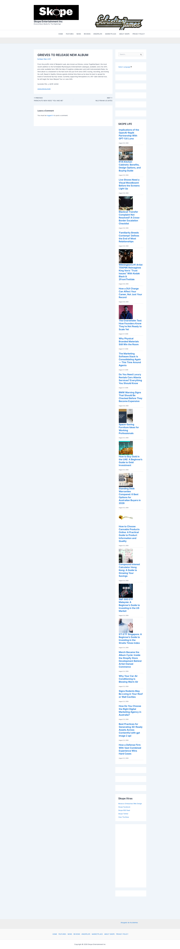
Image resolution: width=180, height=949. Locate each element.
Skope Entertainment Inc (48, 21)
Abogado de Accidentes (129, 922)
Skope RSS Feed (124, 810)
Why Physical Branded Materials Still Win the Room (129, 341)
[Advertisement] (132, 855)
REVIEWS (77, 934)
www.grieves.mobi (44, 88)
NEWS (70, 934)
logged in (50, 115)
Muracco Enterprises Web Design (130, 803)
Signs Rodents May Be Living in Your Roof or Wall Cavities (131, 693)
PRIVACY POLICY (122, 934)
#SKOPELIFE (86, 934)
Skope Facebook (124, 806)
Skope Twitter (123, 813)
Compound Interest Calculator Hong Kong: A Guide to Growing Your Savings (129, 570)
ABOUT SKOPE (109, 934)
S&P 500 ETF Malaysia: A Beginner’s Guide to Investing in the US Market (129, 604)
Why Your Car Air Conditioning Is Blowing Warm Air (128, 678)
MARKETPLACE (97, 934)
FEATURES (62, 934)
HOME (54, 934)
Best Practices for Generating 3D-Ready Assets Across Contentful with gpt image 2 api (130, 729)
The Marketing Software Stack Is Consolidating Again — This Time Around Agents (130, 359)
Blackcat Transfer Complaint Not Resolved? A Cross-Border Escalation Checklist (129, 217)
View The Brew (123, 817)
